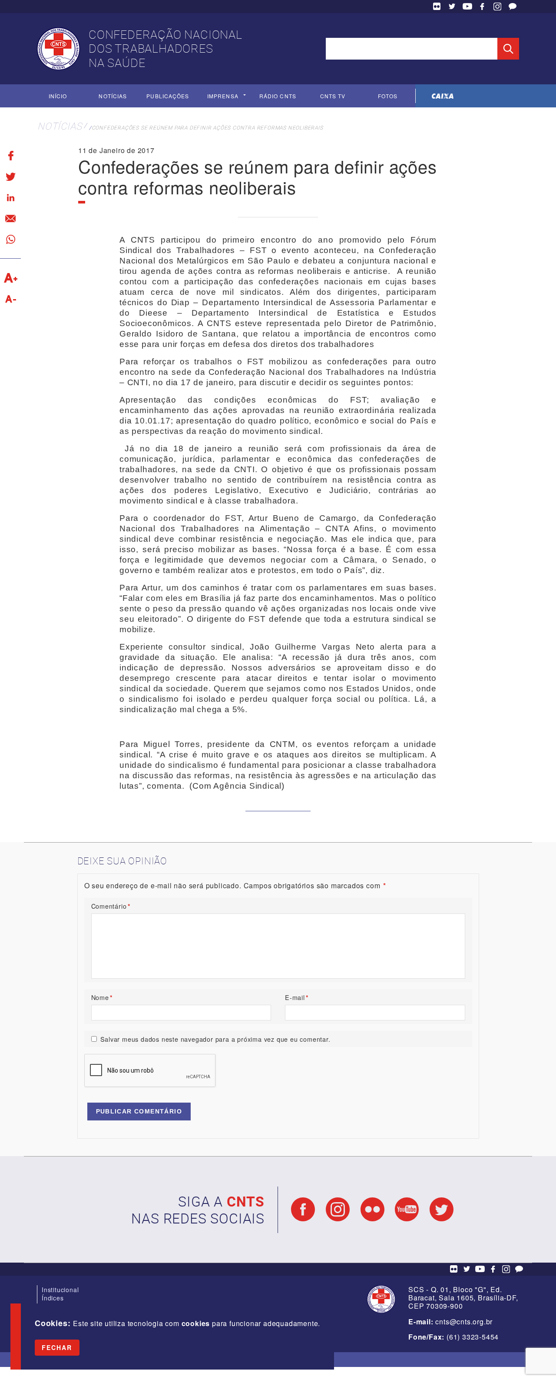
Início (58, 96)
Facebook (482, 6)
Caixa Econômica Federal (442, 95)
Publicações (167, 96)
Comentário (111, 905)
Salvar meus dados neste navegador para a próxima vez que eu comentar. (215, 1038)
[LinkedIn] (10, 197)
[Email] (10, 218)
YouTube (467, 6)
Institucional (60, 1289)
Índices (53, 1297)
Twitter (452, 6)
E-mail (297, 997)
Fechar (57, 1347)
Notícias (113, 96)
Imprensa (222, 96)
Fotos (387, 96)
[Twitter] (10, 176)
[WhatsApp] (10, 239)
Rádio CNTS (277, 96)
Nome (102, 997)
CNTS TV (333, 96)
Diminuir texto (10, 298)
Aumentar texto (10, 277)
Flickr (436, 6)
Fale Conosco (512, 6)
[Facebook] (10, 155)
